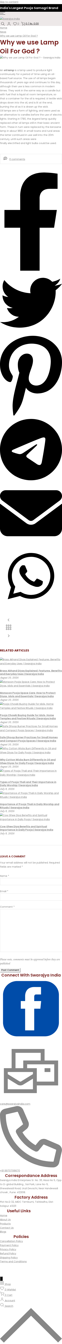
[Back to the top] (31, 1341)
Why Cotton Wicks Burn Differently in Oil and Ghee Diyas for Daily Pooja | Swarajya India (28, 761)
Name (4, 876)
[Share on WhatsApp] (31, 605)
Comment (7, 906)
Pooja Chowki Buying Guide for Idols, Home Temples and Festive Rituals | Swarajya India (28, 717)
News (3, 32)
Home (3, 27)
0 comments (17, 159)
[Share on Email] (31, 543)
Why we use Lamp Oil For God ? (19, 35)
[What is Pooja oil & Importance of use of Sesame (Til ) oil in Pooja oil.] (31, 636)
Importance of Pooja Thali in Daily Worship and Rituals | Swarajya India (29, 805)
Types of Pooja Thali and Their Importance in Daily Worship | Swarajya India (28, 783)
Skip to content (9, 2)
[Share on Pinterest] (31, 415)
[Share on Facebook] (31, 270)
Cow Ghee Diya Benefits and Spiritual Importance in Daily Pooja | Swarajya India (26, 828)
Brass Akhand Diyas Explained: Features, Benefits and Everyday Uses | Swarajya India (31, 672)
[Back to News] (8, 629)
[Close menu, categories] (1, 1279)
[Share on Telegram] (31, 480)
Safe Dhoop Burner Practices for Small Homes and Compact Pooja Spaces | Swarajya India (29, 739)
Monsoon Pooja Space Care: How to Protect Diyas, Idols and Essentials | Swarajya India (28, 694)
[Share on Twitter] (31, 332)
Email (4, 891)
